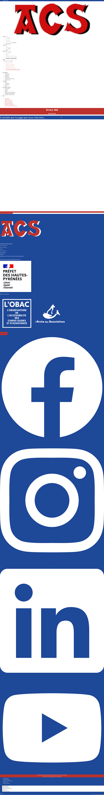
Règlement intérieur (6, 787)
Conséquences (7, 83)
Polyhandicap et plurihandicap (10, 93)
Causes (6, 82)
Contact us (2, 254)
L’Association (5, 72)
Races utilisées (7, 88)
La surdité (4, 81)
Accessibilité (7, 84)
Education (6, 89)
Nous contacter (8, 43)
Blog (3, 95)
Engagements (7, 75)
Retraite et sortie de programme (10, 92)
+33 (3, 250)
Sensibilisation (7, 77)
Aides (6, 86)
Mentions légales (5, 786)
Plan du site (5, 789)
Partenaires (7, 76)
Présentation (7, 73)
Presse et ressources (6, 783)
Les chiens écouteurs (7, 87)
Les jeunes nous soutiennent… (10, 78)
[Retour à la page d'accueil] (52, 19)
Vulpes (103, 794)
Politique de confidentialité (7, 788)
